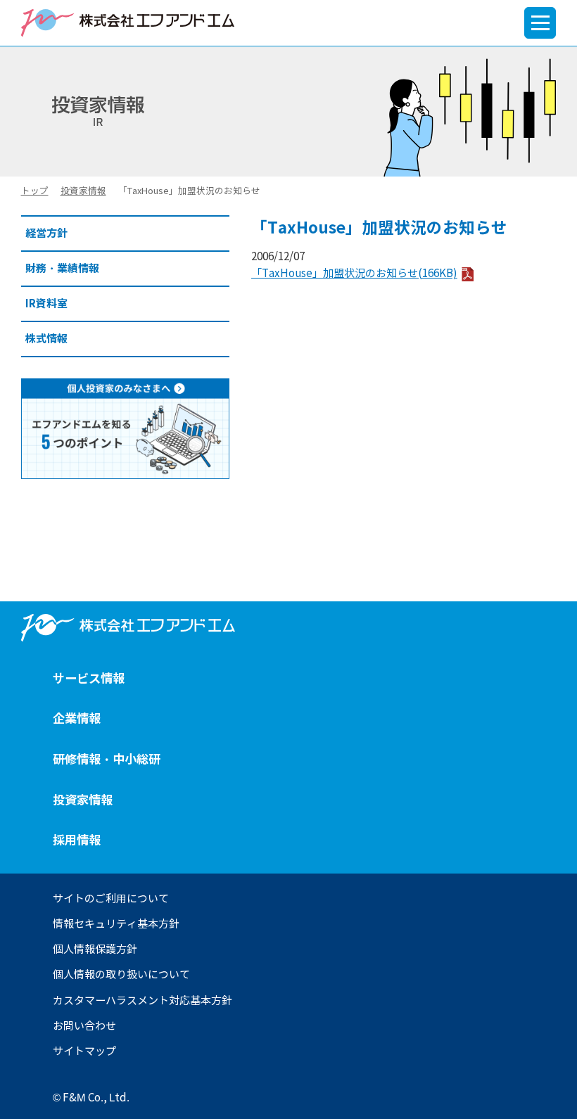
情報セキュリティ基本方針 (116, 924)
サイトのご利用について (111, 899)
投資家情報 (83, 191)
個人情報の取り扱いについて (121, 974)
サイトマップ (84, 1051)
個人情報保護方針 (95, 949)
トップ (35, 191)
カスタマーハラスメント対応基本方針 (142, 1001)
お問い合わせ (84, 1026)
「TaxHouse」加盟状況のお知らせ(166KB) (354, 273)
